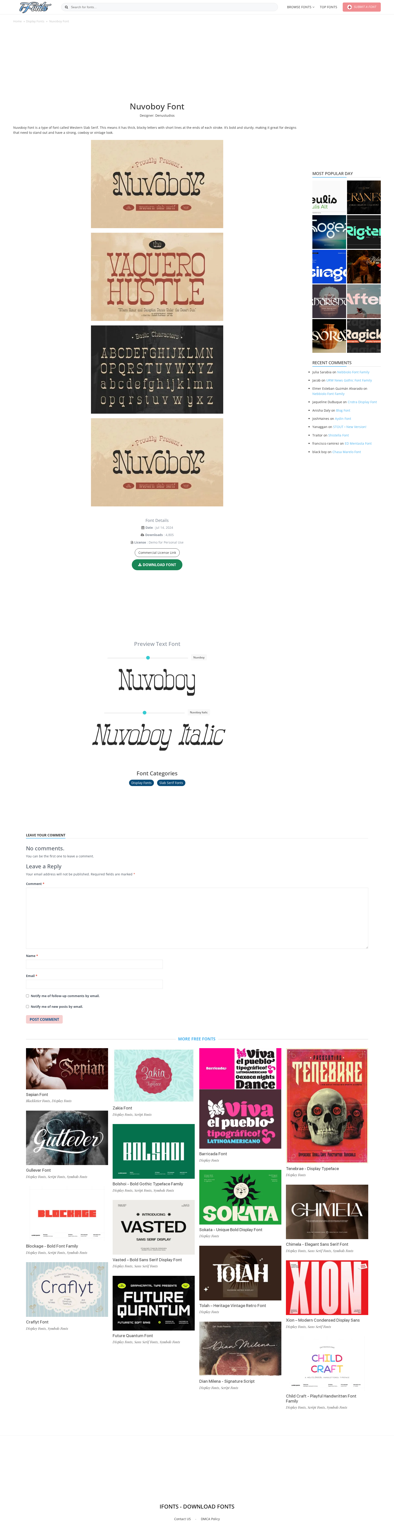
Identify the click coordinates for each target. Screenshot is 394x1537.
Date (149, 527)
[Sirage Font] (329, 267)
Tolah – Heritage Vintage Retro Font (232, 1305)
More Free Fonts (196, 1039)
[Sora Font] (329, 336)
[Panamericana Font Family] (364, 267)
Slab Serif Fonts (171, 783)
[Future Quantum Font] (154, 1303)
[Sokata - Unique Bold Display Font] (240, 1197)
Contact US (182, 1519)
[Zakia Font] (154, 1075)
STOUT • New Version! (349, 427)
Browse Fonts (299, 7)
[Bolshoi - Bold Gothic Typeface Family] (154, 1151)
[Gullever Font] (67, 1138)
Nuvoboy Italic (157, 737)
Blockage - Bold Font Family (52, 1246)
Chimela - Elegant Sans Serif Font (317, 1244)
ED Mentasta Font (358, 443)
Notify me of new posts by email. (57, 1006)
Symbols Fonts (77, 1176)
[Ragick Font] (364, 336)
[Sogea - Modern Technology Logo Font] (329, 232)
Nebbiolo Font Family (353, 372)
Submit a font (364, 7)
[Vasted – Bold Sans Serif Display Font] (154, 1227)
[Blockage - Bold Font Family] (67, 1213)
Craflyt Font (37, 1322)
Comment (35, 884)
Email (31, 976)
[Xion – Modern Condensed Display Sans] (327, 1287)
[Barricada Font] (240, 1098)
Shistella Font (338, 435)
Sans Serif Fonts (146, 1266)
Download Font (159, 564)
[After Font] (364, 301)
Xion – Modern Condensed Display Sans (323, 1320)
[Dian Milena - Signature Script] (240, 1349)
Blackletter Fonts (38, 1101)
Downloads (154, 535)
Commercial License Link (157, 552)
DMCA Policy (210, 1519)
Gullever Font (38, 1170)
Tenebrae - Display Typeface (312, 1168)
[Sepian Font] (67, 1068)
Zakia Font (122, 1108)
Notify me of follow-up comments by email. (65, 996)
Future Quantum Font (133, 1335)
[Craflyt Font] (67, 1289)
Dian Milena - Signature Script (227, 1381)
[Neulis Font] (329, 197)
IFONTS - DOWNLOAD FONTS (197, 1506)
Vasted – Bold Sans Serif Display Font (147, 1259)
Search (66, 7)
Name (32, 956)
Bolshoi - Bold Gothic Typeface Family (148, 1183)
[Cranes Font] (364, 197)
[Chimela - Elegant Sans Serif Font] (327, 1212)
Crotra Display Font (362, 402)
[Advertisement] (157, 65)
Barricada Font (213, 1153)
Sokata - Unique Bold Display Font (230, 1229)
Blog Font (343, 410)
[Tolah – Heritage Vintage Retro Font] (240, 1273)
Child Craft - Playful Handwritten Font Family (321, 1398)
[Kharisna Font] (329, 301)
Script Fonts (56, 1176)
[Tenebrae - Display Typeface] (327, 1105)
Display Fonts (35, 21)
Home (17, 21)
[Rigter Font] (364, 232)
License (140, 542)
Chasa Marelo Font (346, 452)
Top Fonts (328, 7)
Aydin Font (343, 418)
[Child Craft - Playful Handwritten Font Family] (327, 1363)
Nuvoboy (157, 682)
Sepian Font (37, 1094)
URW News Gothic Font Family (349, 380)
